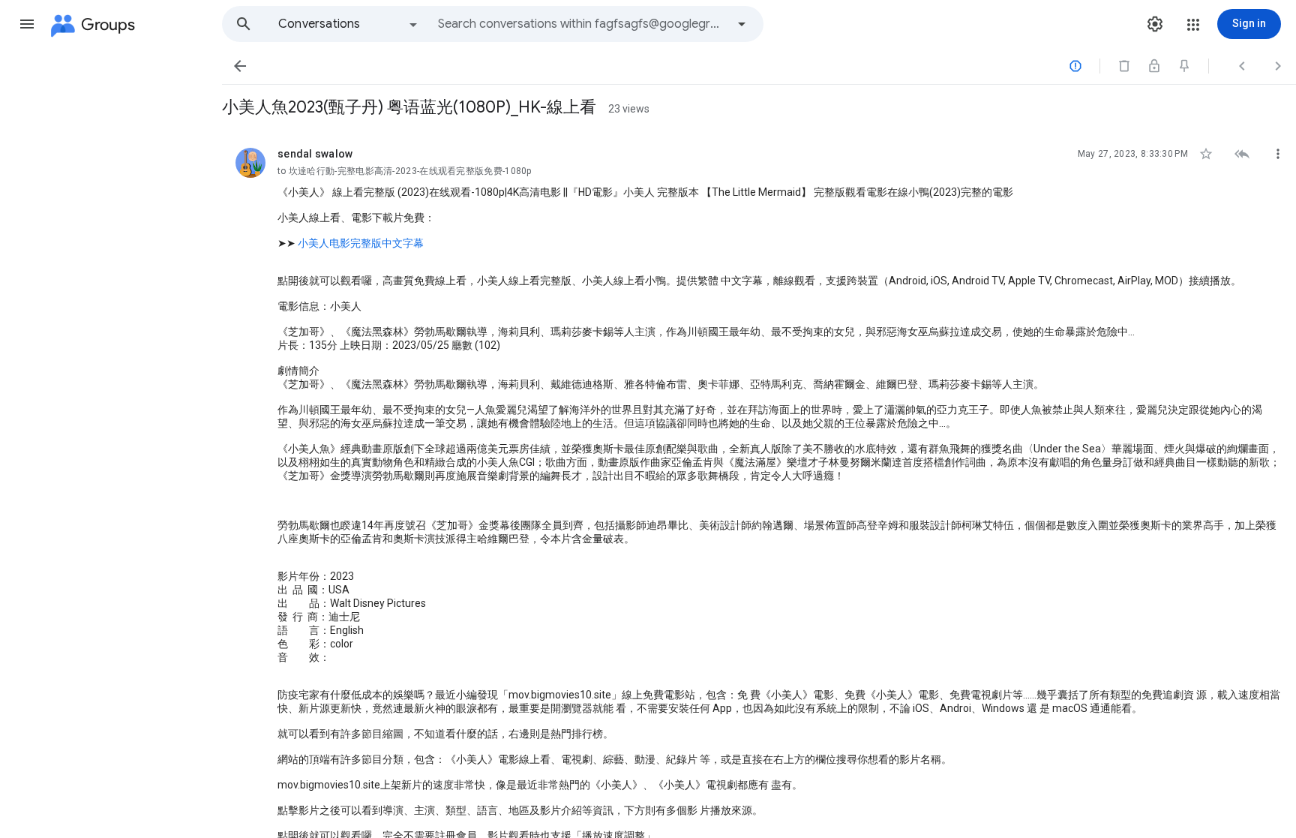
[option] (348, 24)
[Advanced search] (742, 24)
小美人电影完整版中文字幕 (361, 243)
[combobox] (582, 24)
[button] (27, 24)
